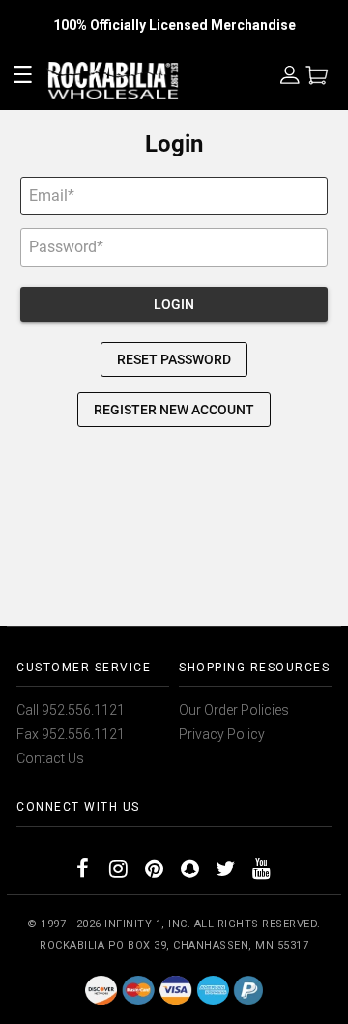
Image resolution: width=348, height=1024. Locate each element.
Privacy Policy (222, 734)
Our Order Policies (234, 710)
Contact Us (50, 758)
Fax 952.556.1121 (70, 734)
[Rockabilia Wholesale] (174, 989)
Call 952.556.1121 (70, 710)
